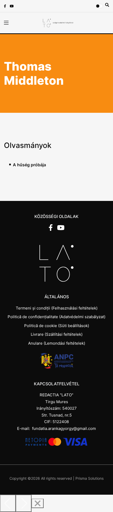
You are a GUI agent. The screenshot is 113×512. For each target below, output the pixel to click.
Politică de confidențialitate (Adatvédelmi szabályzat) (56, 316)
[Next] (24, 503)
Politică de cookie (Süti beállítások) (56, 325)
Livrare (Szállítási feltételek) (57, 334)
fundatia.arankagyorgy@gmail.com (64, 428)
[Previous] (8, 503)
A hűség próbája (29, 164)
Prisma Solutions (89, 478)
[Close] (38, 503)
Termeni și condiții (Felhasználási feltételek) (56, 308)
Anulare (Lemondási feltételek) (56, 343)
